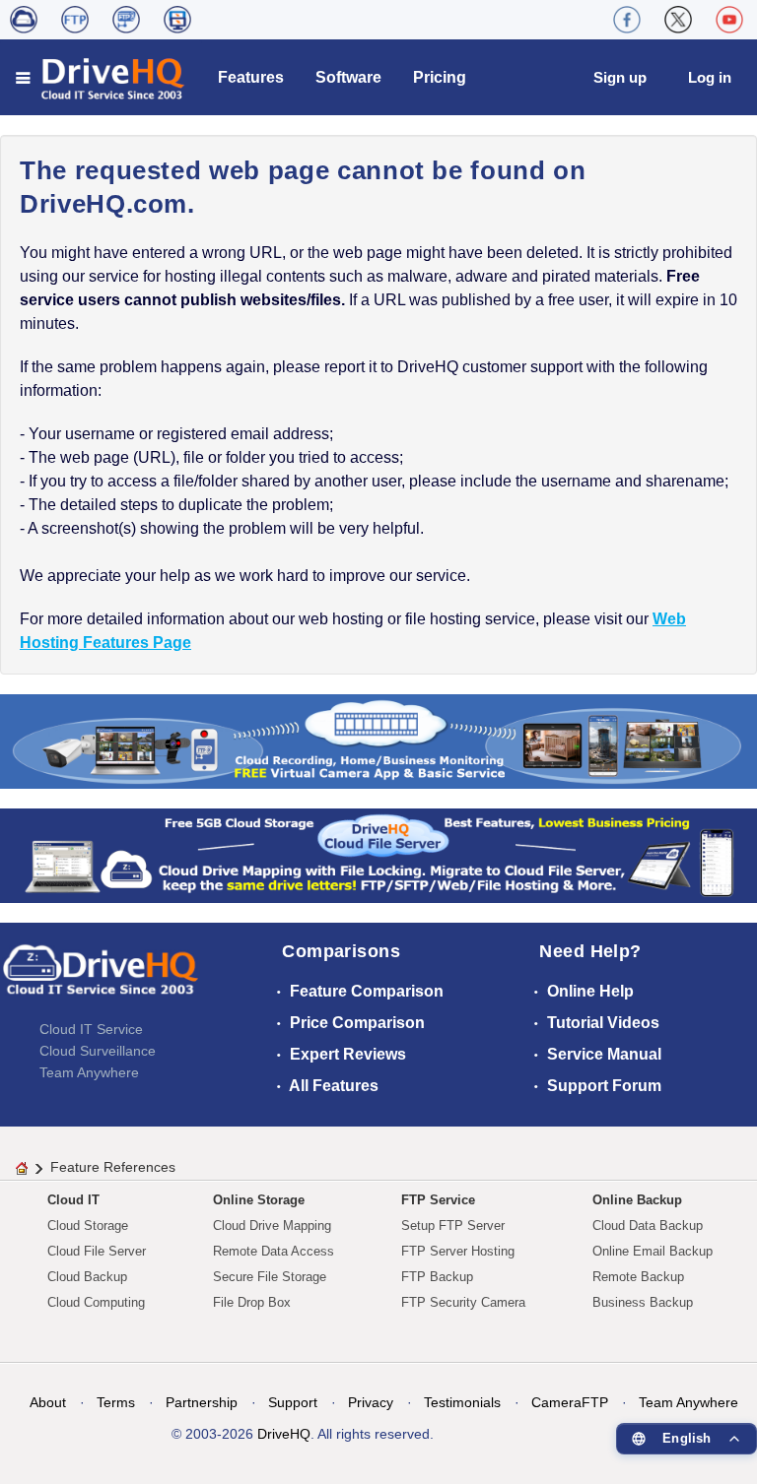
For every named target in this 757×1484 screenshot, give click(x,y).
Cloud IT (73, 1200)
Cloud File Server (96, 1251)
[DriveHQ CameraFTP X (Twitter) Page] (678, 19)
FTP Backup (437, 1276)
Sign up (620, 77)
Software (348, 77)
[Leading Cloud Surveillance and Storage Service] (378, 740)
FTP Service (438, 1200)
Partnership (202, 1402)
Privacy (370, 1402)
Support (292, 1402)
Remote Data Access (273, 1251)
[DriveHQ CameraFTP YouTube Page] (729, 19)
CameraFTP (569, 1402)
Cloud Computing (96, 1302)
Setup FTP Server (453, 1225)
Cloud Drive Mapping (272, 1225)
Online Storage (259, 1200)
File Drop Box (252, 1302)
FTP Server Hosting (458, 1251)
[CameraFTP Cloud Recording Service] (126, 19)
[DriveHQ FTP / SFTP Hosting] (75, 19)
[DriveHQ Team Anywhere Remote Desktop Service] (177, 19)
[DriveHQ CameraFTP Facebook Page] (627, 19)
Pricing (439, 77)
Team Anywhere (89, 1072)
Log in (709, 77)
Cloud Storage (87, 1225)
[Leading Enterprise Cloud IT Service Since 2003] (378, 854)
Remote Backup (638, 1276)
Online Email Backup (652, 1251)
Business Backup (642, 1302)
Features (251, 77)
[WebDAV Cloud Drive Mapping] (23, 19)
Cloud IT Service (91, 1029)
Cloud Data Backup (647, 1225)
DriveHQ (283, 1434)
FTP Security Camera (463, 1302)
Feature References (112, 1167)
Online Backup (637, 1200)
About (48, 1402)
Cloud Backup (87, 1276)
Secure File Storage (269, 1276)
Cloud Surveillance (97, 1051)
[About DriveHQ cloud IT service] (100, 979)
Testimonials (462, 1402)
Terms (116, 1402)
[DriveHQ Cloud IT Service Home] (101, 77)
